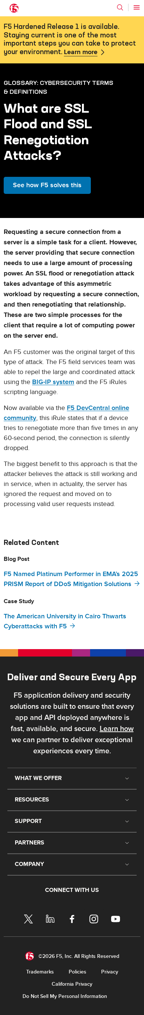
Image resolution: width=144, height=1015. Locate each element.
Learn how (117, 728)
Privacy (109, 972)
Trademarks (40, 972)
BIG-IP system (53, 382)
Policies (77, 972)
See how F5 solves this (47, 185)
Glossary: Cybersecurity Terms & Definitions (58, 87)
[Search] (120, 7)
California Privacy (72, 984)
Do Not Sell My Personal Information (65, 996)
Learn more (80, 52)
